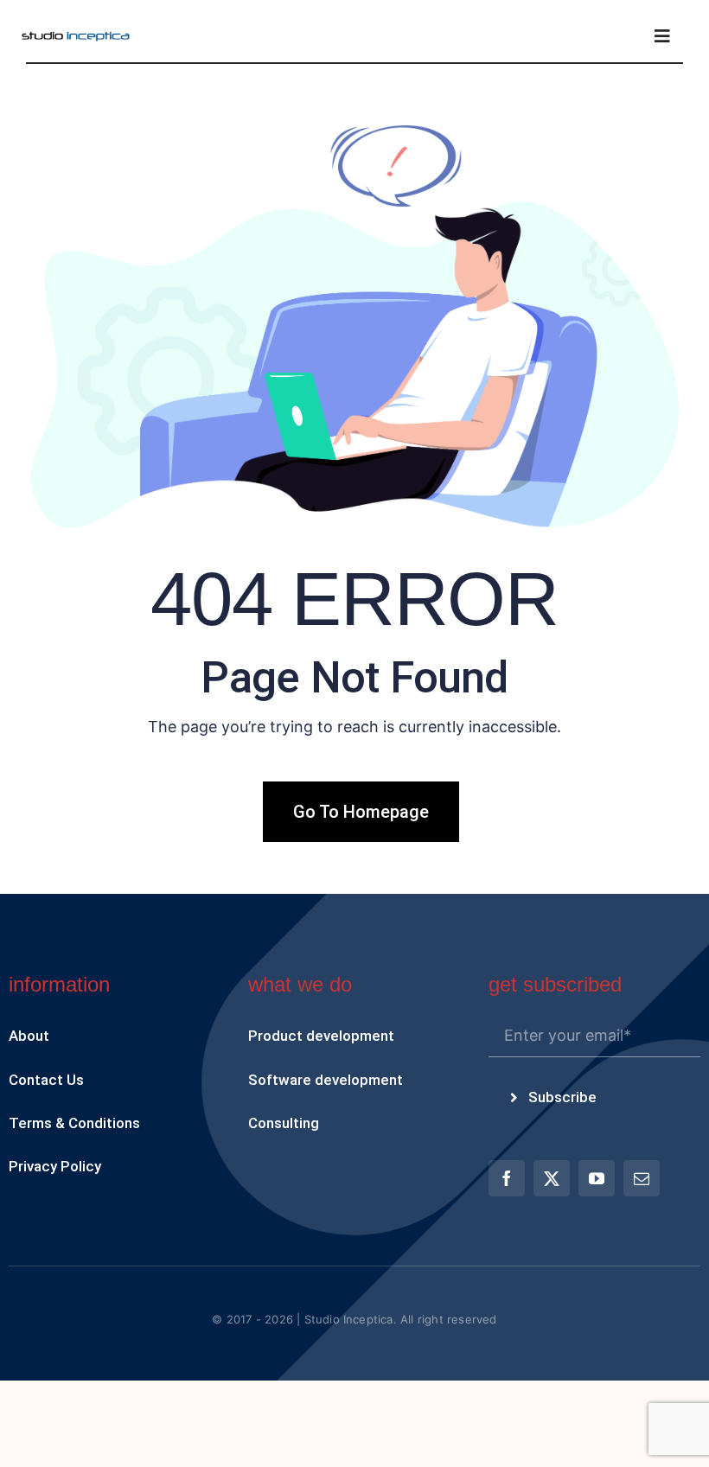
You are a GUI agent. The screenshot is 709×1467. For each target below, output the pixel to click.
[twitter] (551, 1178)
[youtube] (596, 1178)
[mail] (641, 1178)
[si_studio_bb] (76, 37)
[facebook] (507, 1178)
